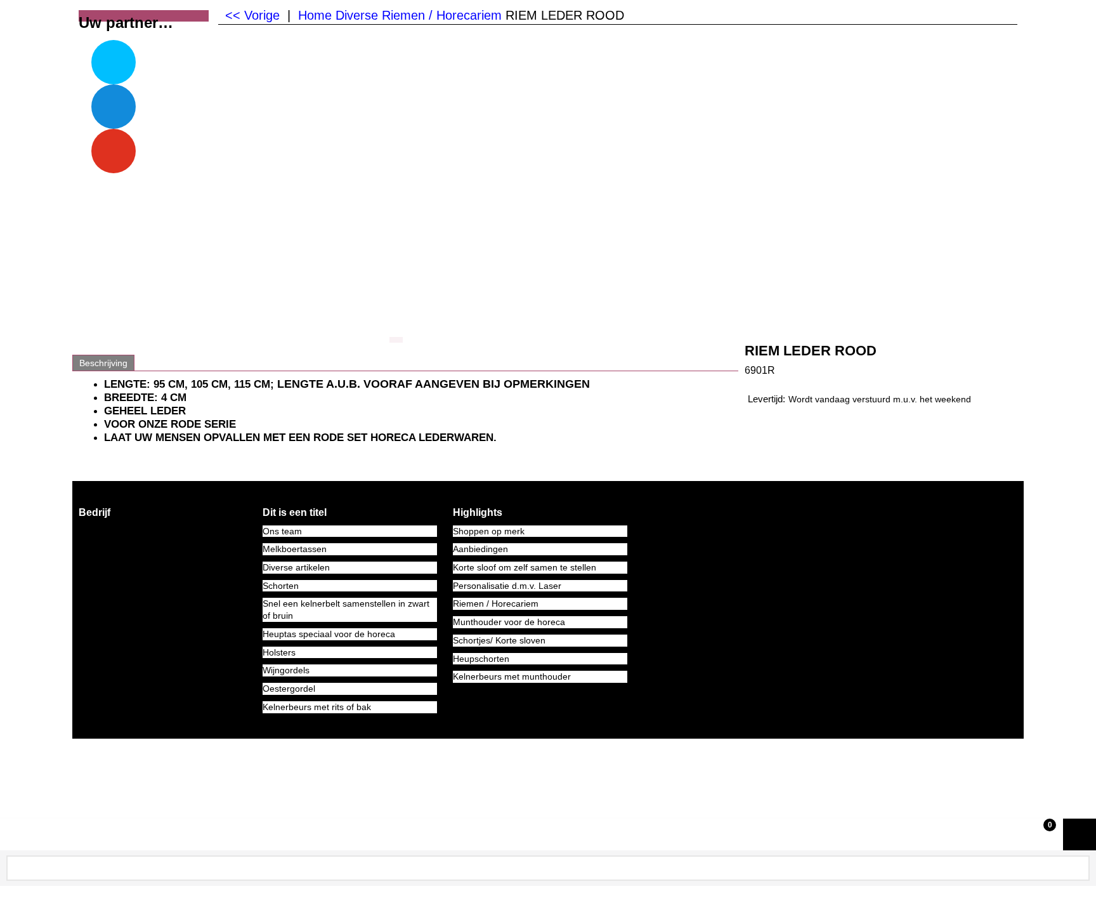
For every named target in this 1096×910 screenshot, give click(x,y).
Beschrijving (103, 363)
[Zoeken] (1077, 866)
